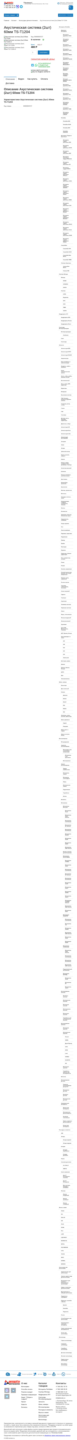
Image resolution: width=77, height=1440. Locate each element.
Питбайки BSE (66, 121)
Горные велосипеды (66, 1340)
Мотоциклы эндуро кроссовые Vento (67, 228)
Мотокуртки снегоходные (66, 778)
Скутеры (63, 290)
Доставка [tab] (10, 83)
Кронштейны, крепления (64, 483)
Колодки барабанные (66, 1150)
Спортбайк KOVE (67, 252)
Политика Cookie (56, 1433)
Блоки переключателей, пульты (65, 371)
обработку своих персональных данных (57, 1435)
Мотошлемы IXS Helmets (68, 830)
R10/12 (64, 698)
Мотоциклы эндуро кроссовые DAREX (66, 240)
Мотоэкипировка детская (65, 1080)
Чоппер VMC (66, 270)
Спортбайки (64, 245)
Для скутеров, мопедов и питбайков (66, 1186)
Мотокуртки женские (66, 1005)
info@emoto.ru (60, 1398)
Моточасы (63, 493)
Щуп (62, 675)
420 (64, 641)
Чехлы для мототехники (64, 1333)
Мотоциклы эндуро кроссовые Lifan (67, 204)
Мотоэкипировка (63, 738)
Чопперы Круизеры (66, 263)
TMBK (64, 307)
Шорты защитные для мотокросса (67, 1121)
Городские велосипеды (64, 1344)
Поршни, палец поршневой (65, 578)
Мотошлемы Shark (68, 811)
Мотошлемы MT (68, 983)
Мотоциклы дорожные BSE (67, 85)
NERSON (63, 1264)
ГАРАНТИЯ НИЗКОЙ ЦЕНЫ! (43, 59)
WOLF (62, 1257)
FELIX (62, 1224)
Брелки (65, 1305)
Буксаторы (64, 685)
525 (64, 651)
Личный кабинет (63, 15)
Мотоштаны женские (66, 1014)
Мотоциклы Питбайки (64, 27)
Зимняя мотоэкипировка (65, 765)
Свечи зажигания (65, 1172)
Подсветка (65, 1311)
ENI (62, 1220)
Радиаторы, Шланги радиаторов (66, 554)
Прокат (23, 1402)
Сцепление (64, 601)
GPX (64, 300)
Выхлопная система (66, 395)
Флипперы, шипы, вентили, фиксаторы (66, 716)
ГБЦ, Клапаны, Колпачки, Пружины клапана (66, 399)
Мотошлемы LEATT (68, 888)
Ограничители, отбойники (64, 520)
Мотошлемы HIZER (68, 843)
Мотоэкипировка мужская (65, 1024)
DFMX (66, 1050)
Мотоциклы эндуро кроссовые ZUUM (67, 234)
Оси (62, 526)
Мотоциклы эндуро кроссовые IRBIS (67, 198)
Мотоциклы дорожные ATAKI (67, 35)
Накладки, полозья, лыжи (66, 497)
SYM (64, 304)
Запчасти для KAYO (66, 351)
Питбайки (63, 117)
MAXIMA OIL (64, 1240)
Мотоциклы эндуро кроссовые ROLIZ (67, 223)
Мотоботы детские (65, 1095)
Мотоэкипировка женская (65, 992)
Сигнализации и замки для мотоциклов (65, 1324)
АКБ (62, 1133)
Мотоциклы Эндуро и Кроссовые (66, 136)
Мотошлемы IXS (68, 924)
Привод (63, 540)
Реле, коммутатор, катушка (65, 558)
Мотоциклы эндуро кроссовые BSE (67, 141)
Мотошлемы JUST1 (68, 896)
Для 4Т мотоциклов (66, 1181)
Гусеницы (63, 414)
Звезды (63, 448)
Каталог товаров (10, 15)
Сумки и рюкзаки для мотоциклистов (66, 1329)
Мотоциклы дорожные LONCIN (66, 113)
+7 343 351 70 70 (9, 6)
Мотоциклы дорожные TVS (67, 94)
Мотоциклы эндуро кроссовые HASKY (66, 192)
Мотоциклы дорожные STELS (67, 89)
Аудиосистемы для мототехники (66, 1272)
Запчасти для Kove (66, 430)
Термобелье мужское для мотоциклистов (67, 1072)
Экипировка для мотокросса (65, 1104)
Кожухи (63, 459)
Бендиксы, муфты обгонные (65, 367)
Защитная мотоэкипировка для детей (67, 1085)
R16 (64, 705)
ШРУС (62, 672)
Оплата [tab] (44, 79)
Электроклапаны (65, 678)
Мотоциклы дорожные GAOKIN (66, 103)
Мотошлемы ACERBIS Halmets (68, 901)
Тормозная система (66, 607)
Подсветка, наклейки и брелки (66, 1301)
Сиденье (63, 594)
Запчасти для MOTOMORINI (64, 438)
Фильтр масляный (65, 621)
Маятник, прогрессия (66, 490)
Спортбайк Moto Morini (67, 256)
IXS (66, 1063)
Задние (65, 723)
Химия (62, 1210)
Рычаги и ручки (65, 582)
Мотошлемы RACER (68, 834)
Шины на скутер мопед (65, 735)
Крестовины (64, 479)
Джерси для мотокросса (66, 1108)
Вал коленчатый (65, 380)
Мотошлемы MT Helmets (68, 825)
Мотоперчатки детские (66, 1099)
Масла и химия (63, 1207)
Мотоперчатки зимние (66, 786)
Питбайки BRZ (66, 127)
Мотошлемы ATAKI (68, 865)
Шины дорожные (65, 719)
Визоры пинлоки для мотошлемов (67, 852)
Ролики (63, 565)
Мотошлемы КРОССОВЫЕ (66, 857)
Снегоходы (64, 341)
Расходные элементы (64, 1129)
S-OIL (62, 1250)
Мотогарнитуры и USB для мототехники (66, 1292)
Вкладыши (63, 391)
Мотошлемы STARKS (68, 861)
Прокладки (63, 546)
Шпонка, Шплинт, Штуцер (65, 668)
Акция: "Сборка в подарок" (26, 1398)
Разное (63, 1315)
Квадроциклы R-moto (66, 320)
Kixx (62, 1230)
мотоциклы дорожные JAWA (67, 108)
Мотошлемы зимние (66, 773)
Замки (62, 444)
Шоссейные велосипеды (64, 1364)
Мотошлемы (64, 802)
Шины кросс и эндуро (64, 730)
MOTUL (63, 1244)
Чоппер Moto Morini (66, 267)
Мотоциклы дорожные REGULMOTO (66, 63)
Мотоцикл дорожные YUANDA (65, 74)
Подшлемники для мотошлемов (67, 970)
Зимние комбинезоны (66, 769)
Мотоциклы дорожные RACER (67, 58)
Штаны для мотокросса (66, 1126)
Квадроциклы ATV (63, 314)
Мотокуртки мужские (66, 1028)
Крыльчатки (64, 487)
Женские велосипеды (66, 1356)
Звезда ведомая (67, 1139)
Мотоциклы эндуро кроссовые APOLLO (66, 174)
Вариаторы (64, 388)
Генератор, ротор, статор (65, 404)
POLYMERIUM (64, 1247)
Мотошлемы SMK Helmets (68, 848)
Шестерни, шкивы (65, 661)
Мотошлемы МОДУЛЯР (66, 915)
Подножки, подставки (66, 533)
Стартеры (63, 597)
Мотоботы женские (65, 996)
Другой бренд (68, 1043)
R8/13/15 (65, 695)
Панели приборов (65, 530)
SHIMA (66, 1040)
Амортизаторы (64, 358)
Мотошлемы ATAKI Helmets (68, 816)
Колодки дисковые (65, 1155)
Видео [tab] (21, 79)
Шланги (63, 664)
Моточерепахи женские (66, 1010)
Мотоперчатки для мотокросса (67, 1113)
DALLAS (63, 1217)
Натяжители (64, 511)
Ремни (62, 562)
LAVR (62, 1234)
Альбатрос (65, 335)
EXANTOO (67, 1060)
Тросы (62, 611)
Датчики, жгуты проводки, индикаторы (65, 419)
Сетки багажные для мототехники (66, 1319)
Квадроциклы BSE (65, 317)
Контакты (24, 1407)
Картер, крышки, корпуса (65, 455)
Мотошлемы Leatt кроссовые (68, 756)
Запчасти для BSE (65, 348)
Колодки (63, 1146)
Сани (62, 338)
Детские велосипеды (66, 1352)
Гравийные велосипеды (64, 1349)
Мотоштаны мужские (66, 1067)
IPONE (62, 1227)
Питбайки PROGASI (65, 132)
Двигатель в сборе (65, 423)
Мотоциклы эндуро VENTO (66, 168)
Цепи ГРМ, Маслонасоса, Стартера (64, 629)
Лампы (63, 1158)
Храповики (63, 624)
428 (64, 644)
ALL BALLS (66, 1165)
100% (66, 1046)
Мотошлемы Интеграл (66, 807)
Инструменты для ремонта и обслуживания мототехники (65, 1282)
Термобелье (66, 792)
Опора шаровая (65, 523)
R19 (64, 712)
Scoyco (67, 1036)
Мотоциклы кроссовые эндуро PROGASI (67, 157)
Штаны (65, 796)
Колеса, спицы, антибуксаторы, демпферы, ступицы (66, 463)
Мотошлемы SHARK (68, 929)
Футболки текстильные (66, 1117)
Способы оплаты (26, 1389)
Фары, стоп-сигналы (66, 614)
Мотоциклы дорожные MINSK (67, 54)
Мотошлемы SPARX (68, 892)
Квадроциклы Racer (66, 324)
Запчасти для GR (65, 427)
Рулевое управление (66, 569)
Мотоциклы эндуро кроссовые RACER (66, 210)
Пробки (63, 543)
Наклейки (65, 1308)
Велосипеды (62, 1337)
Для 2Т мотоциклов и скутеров (66, 1176)
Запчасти (61, 345)
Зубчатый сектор (65, 451)
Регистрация (69, 15)
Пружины (63, 550)
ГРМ (62, 411)
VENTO (65, 287)
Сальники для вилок (66, 1162)
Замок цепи (66, 657)
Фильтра (63, 1190)
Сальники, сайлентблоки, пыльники (64, 586)
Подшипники (64, 536)
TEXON (63, 1254)
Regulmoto (65, 297)
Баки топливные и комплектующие (65, 362)
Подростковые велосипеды (64, 1360)
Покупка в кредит (26, 1392)
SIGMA (64, 280)
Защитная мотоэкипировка (65, 746)
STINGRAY (65, 284)
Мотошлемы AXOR (68, 839)
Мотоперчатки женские (66, 1001)
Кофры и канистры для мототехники (66, 1288)
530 (64, 654)
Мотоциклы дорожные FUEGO (66, 40)
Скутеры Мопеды (63, 274)
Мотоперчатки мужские (66, 1033)
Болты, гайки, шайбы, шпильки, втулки (66, 377)
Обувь (64, 781)
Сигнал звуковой (65, 591)
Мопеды (63, 277)
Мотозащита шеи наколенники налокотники (67, 750)
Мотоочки (63, 1076)
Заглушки (63, 441)
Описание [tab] (10, 79)
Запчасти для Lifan (66, 433)
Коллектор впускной (66, 468)
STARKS (67, 1056)
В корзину (44, 52)
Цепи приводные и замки (65, 637)
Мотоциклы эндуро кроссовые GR (66, 163)
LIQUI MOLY (64, 1237)
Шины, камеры (63, 682)
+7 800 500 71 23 (61, 1392)
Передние (65, 726)
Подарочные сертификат (64, 1297)
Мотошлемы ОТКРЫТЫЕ (66, 946)
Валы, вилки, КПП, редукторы (65, 384)
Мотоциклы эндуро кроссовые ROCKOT (66, 217)
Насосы (63, 508)
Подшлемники (66, 789)
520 (64, 647)
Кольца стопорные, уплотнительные (66, 475)
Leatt (66, 1053)
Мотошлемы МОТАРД (66, 974)
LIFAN (64, 294)
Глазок (62, 408)
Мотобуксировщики (66, 331)
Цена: (33, 44)
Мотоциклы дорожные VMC (67, 98)
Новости (24, 1404)
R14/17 (64, 702)
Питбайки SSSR (67, 124)
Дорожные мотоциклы (64, 31)
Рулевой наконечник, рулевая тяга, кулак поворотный (66, 573)
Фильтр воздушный (66, 617)
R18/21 (64, 708)
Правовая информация (29, 1394)
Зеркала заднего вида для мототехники (66, 1277)
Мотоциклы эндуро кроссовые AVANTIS (66, 186)
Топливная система (66, 604)
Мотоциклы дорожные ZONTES (66, 69)
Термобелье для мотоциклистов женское (67, 1019)
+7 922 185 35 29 (9, 7)
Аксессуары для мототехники (63, 1268)
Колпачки (63, 471)
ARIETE (65, 1168)
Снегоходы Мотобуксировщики (64, 328)
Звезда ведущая (67, 1143)
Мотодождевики (65, 741)
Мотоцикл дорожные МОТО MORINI (67, 80)
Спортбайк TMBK (67, 259)
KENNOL (63, 1260)
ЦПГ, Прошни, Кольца (66, 633)
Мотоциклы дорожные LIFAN (67, 50)
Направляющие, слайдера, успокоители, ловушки (65, 503)
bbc (62, 1214)
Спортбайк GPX (67, 248)
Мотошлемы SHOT (68, 911)
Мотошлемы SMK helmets (68, 965)
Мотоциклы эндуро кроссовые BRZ (67, 152)
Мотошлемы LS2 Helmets (68, 821)
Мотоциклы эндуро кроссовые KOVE (67, 146)
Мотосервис (25, 1386)
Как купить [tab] (32, 79)
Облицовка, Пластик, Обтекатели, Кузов (66, 515)
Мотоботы (63, 799)
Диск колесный (65, 688)
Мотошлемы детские (66, 1090)
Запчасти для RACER (66, 355)
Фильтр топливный (66, 1203)
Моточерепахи (66, 760)
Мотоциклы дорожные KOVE (67, 45)
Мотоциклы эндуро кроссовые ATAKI (67, 180)
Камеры (63, 692)
